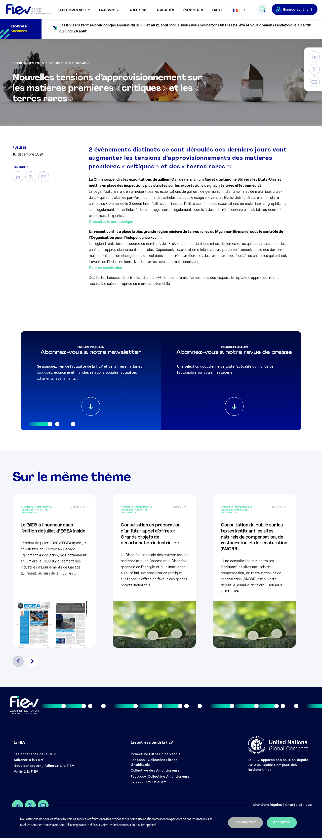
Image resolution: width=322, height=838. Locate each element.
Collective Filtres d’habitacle (156, 754)
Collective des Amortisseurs (155, 770)
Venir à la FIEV (26, 771)
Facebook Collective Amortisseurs (160, 776)
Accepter (281, 822)
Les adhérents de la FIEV (35, 754)
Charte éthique (298, 805)
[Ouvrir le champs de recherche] (262, 9)
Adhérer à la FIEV (28, 760)
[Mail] (43, 176)
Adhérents (138, 10)
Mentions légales (267, 805)
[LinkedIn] (314, 56)
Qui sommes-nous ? (74, 10)
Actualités (165, 10)
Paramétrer (245, 822)
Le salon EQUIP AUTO (149, 782)
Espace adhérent (298, 9)
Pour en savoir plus (105, 268)
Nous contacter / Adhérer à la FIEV (44, 766)
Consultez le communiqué (111, 222)
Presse (217, 10)
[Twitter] (314, 69)
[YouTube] (314, 82)
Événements (193, 10)
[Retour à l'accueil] (28, 9)
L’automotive (109, 10)
